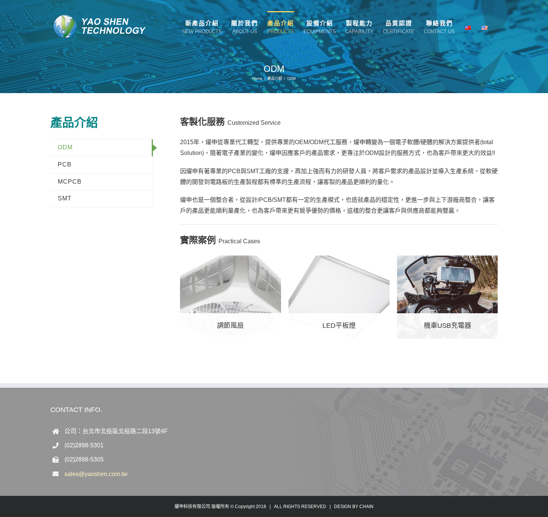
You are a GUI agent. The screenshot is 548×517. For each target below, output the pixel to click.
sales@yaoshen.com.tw (95, 474)
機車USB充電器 (447, 325)
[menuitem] (202, 26)
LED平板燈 (339, 325)
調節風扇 (230, 325)
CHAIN (366, 506)
